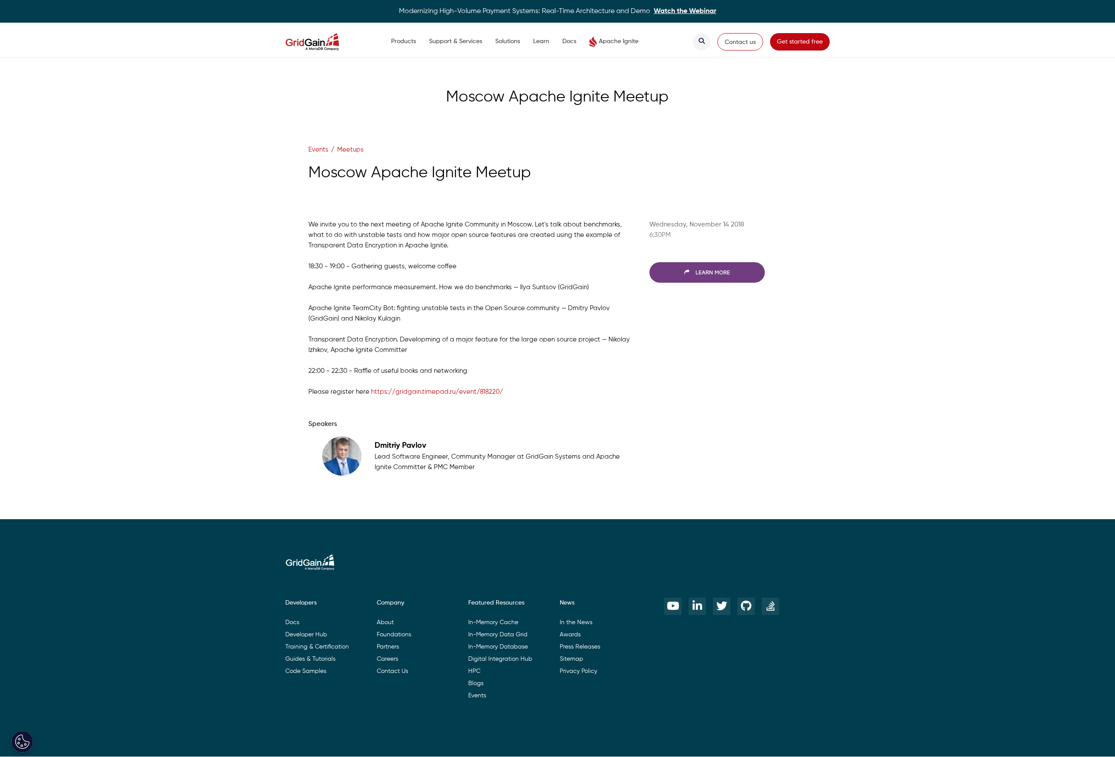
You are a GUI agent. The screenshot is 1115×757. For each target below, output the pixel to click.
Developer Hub (306, 635)
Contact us (740, 42)
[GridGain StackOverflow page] (770, 606)
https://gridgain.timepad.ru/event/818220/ (437, 392)
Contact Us (392, 671)
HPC (474, 671)
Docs (569, 41)
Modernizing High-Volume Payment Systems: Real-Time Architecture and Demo (557, 11)
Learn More (712, 272)
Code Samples (305, 671)
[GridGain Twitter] (721, 606)
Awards (570, 635)
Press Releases (580, 647)
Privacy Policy (578, 671)
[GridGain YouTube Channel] (673, 606)
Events (318, 149)
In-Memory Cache (493, 622)
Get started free (800, 42)
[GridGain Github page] (746, 606)
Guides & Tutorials (310, 659)
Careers (387, 659)
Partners (388, 647)
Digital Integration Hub (500, 659)
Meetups (350, 149)
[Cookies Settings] (22, 742)
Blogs (475, 683)
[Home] (320, 42)
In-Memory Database (498, 647)
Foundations (394, 635)
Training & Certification (317, 647)
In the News (576, 622)
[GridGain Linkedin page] (697, 606)
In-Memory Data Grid (497, 635)
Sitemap (571, 659)
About (385, 622)
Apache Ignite (619, 41)
